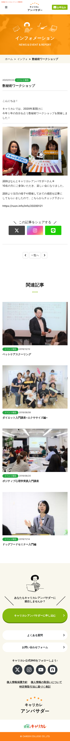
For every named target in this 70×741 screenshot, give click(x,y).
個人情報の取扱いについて (46, 682)
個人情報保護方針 (17, 682)
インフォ (22, 59)
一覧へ (35, 255)
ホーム (9, 59)
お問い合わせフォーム (35, 647)
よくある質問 (35, 635)
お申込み (61, 7)
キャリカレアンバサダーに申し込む (35, 615)
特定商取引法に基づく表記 (35, 686)
